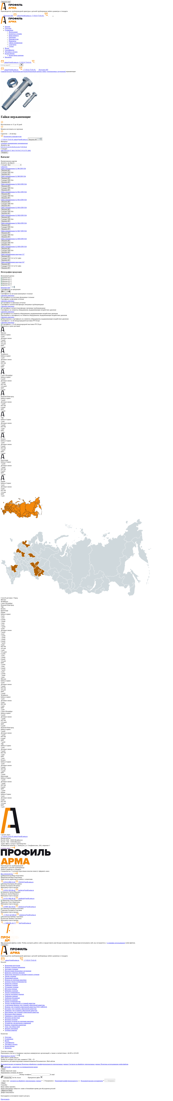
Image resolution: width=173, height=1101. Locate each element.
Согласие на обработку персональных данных (85, 1064)
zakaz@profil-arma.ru (11, 70)
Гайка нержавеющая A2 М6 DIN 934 (13, 168)
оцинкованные (23, 143)
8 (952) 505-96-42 (9, 890)
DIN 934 (4, 150)
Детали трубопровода (12, 992)
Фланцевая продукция (20, 71)
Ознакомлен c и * (74, 1081)
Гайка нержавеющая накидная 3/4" (13, 262)
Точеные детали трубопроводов (16, 982)
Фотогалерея (13, 32)
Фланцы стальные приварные (15, 967)
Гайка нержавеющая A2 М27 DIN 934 (14, 231)
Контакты (8, 57)
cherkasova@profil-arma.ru (27, 907)
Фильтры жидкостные (12, 1018)
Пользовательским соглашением (92, 1081)
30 (22, 147)
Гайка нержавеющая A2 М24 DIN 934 (14, 223)
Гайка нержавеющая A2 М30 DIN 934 (14, 239)
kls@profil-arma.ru (25, 923)
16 (10, 147)
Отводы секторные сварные (14, 994)
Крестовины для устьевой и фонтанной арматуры (22, 1012)
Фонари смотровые (11, 1028)
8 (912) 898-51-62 (9, 882)
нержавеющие (13, 143)
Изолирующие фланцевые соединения (18, 971)
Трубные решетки (11, 1030)
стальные (4, 143)
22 (16, 147)
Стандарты (12, 44)
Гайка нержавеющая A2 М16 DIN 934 (14, 207)
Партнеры (12, 37)
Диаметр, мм (5, 163)
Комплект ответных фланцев (15, 973)
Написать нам (6, 2)
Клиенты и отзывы (15, 34)
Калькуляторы (10, 53)
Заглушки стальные (11, 969)
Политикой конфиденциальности (66, 1081)
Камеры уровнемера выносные (15, 1025)
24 (18, 147)
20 (14, 147)
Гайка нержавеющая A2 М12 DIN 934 (14, 192)
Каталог (7, 26)
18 (12, 147)
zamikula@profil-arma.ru (26, 898)
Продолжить (5, 1099)
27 (20, 147)
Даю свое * (23, 1081)
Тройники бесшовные (12, 998)
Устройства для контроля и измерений (18, 1023)
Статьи (11, 46)
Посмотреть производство (13, 136)
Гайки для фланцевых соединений (54, 71)
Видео (7, 48)
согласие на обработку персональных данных (25, 1081)
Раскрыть (4, 152)
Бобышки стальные (11, 991)
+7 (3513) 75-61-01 (29, 70)
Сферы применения (15, 43)
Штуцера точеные (11, 989)
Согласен (4, 945)
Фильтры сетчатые (11, 1019)
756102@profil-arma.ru (25, 882)
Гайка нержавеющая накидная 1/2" (13, 254)
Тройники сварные (11, 996)
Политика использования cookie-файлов (114, 1064)
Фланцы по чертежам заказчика (15, 980)
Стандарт (4, 165)
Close (3, 1069)
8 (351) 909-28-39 (9, 898)
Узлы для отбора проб (12, 1027)
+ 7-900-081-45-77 (9, 923)
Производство (14, 39)
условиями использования (116, 943)
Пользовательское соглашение (11, 1064)
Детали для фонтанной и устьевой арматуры (20, 1003)
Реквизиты (12, 41)
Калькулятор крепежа (16, 55)
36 (24, 147)
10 (4, 147)
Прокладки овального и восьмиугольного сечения (22, 974)
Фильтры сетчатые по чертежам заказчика (19, 1021)
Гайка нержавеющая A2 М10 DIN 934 (14, 184)
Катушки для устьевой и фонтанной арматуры (21, 1009)
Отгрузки (8, 28)
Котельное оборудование (13, 1014)
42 (26, 147)
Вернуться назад (7, 1090)
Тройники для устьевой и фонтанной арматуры (21, 1010)
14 (8, 147)
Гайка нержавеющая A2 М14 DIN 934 (14, 200)
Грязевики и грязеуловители (14, 1016)
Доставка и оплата (11, 52)
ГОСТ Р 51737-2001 (24, 150)
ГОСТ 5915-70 (12, 150)
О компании (9, 30)
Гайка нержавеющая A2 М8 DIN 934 (13, 176)
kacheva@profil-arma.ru (26, 890)
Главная (4, 71)
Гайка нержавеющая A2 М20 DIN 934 (14, 215)
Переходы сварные (11, 1000)
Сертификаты (9, 50)
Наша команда (14, 35)
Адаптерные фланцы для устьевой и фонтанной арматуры (25, 1005)
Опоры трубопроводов (12, 1001)
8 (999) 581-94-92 (9, 907)
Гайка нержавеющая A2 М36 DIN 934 (14, 246)
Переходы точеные (11, 983)
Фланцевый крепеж (35, 71)
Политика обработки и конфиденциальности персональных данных (45, 1064)
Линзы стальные (10, 976)
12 (6, 147)
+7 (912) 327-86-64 (10, 915)
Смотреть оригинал (7, 295)
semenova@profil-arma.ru (27, 915)
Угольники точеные (11, 987)
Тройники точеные (11, 985)
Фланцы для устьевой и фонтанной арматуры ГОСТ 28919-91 (26, 1007)
